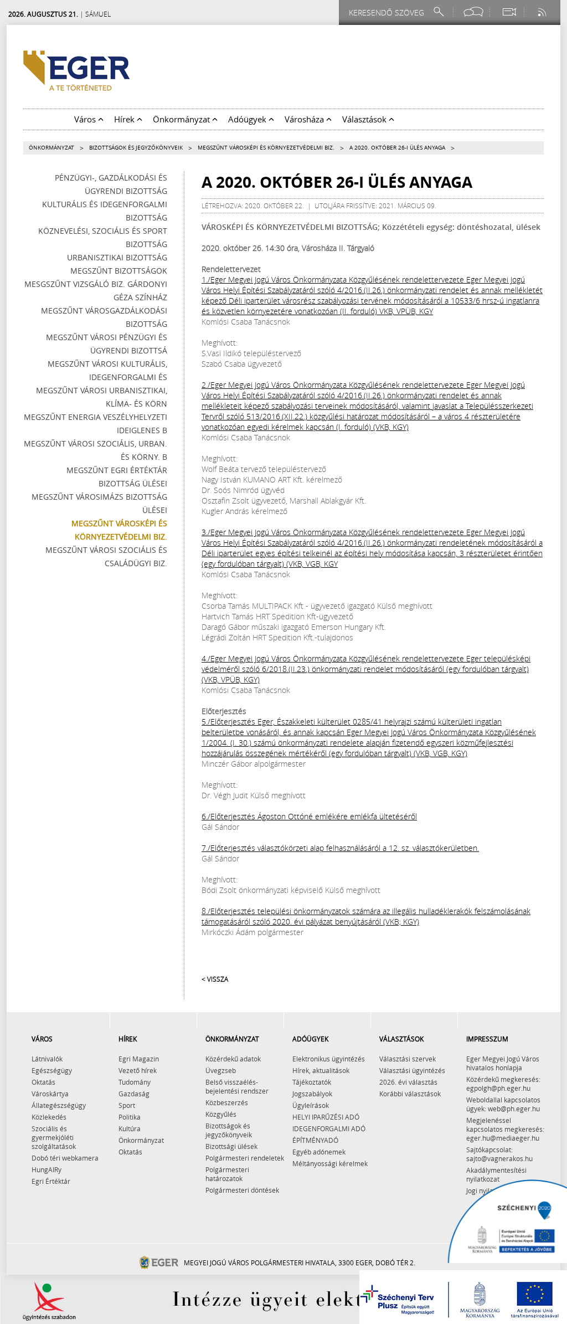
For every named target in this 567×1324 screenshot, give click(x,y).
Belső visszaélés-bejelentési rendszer (237, 1086)
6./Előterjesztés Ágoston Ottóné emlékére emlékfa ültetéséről (309, 816)
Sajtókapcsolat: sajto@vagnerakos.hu (499, 1154)
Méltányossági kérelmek (330, 1163)
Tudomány (134, 1081)
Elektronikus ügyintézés (328, 1058)
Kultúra (129, 1128)
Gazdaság (134, 1093)
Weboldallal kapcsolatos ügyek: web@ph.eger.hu (503, 1104)
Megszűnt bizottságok (118, 270)
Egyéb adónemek (319, 1151)
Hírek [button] (125, 119)
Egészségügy (52, 1070)
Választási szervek (407, 1058)
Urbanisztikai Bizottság (117, 257)
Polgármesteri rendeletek (244, 1157)
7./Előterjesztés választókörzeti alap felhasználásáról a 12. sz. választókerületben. (340, 848)
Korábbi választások (410, 1093)
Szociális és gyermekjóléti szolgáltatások (54, 1137)
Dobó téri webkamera (65, 1157)
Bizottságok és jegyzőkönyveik (136, 147)
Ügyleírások (310, 1105)
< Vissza (215, 978)
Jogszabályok (312, 1093)
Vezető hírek (137, 1070)
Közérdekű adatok (233, 1058)
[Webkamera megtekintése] (509, 12)
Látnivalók (47, 1058)
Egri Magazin (138, 1058)
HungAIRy (46, 1169)
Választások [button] (365, 119)
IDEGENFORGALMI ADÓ (328, 1128)
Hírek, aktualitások (320, 1070)
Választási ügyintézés (412, 1070)
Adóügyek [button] (248, 119)
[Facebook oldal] (473, 12)
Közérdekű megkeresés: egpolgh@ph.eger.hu (503, 1083)
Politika (129, 1116)
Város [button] (86, 119)
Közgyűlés (220, 1114)
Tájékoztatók (311, 1081)
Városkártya (50, 1093)
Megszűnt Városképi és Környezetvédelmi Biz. (266, 147)
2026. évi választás (408, 1081)
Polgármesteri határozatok (227, 1174)
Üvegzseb (220, 1070)
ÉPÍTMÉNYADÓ (315, 1140)
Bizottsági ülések (231, 1146)
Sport (126, 1105)
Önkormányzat (51, 147)
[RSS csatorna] (543, 12)
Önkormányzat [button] (182, 119)
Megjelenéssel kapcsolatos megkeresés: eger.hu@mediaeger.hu (505, 1129)
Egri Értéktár (51, 1181)
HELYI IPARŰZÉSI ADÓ (325, 1116)
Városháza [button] (305, 119)
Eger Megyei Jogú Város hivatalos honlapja (502, 1063)
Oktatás (43, 1081)
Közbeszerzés (226, 1102)
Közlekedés (49, 1116)
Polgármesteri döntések (242, 1190)
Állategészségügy (59, 1105)
